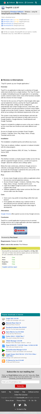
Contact (16, 392)
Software (12, 2)
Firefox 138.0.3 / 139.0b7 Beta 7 (15, 336)
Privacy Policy (21, 400)
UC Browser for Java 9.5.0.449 (15, 360)
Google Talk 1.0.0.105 (12, 318)
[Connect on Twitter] (19, 405)
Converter (30, 2)
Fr (29, 400)
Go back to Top (21, 409)
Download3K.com (22, 397)
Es (35, 400)
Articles (20, 2)
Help (23, 392)
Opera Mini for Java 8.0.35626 (15, 332)
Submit (3, 392)
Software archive (33, 392)
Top (10, 392)
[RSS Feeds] (25, 405)
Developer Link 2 (8, 21)
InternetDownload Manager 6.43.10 (16, 349)
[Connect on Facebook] (14, 405)
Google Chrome (6, 214)
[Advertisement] (20, 56)
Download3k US (8, 23)
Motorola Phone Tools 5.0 (13, 323)
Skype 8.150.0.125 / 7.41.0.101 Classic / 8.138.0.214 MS (22, 345)
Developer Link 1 (8, 19)
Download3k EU (8, 25)
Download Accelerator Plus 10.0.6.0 (16, 327)
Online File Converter (21, 395)
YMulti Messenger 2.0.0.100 (14, 341)
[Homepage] (4, 2)
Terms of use (10, 400)
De (32, 400)
